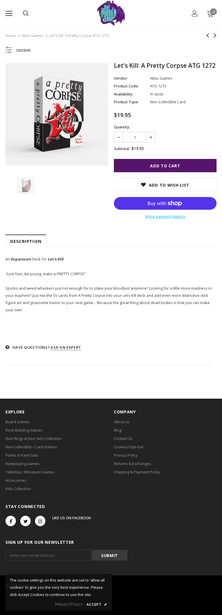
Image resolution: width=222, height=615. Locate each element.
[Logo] (111, 13)
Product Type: (126, 101)
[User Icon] (195, 13)
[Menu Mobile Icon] (8, 13)
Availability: (123, 94)
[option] (56, 114)
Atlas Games (32, 35)
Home (10, 35)
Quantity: (122, 127)
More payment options (165, 216)
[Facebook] (10, 521)
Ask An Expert (66, 347)
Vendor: (121, 78)
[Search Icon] (26, 13)
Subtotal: (122, 148)
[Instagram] (40, 521)
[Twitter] (25, 521)
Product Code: (126, 86)
